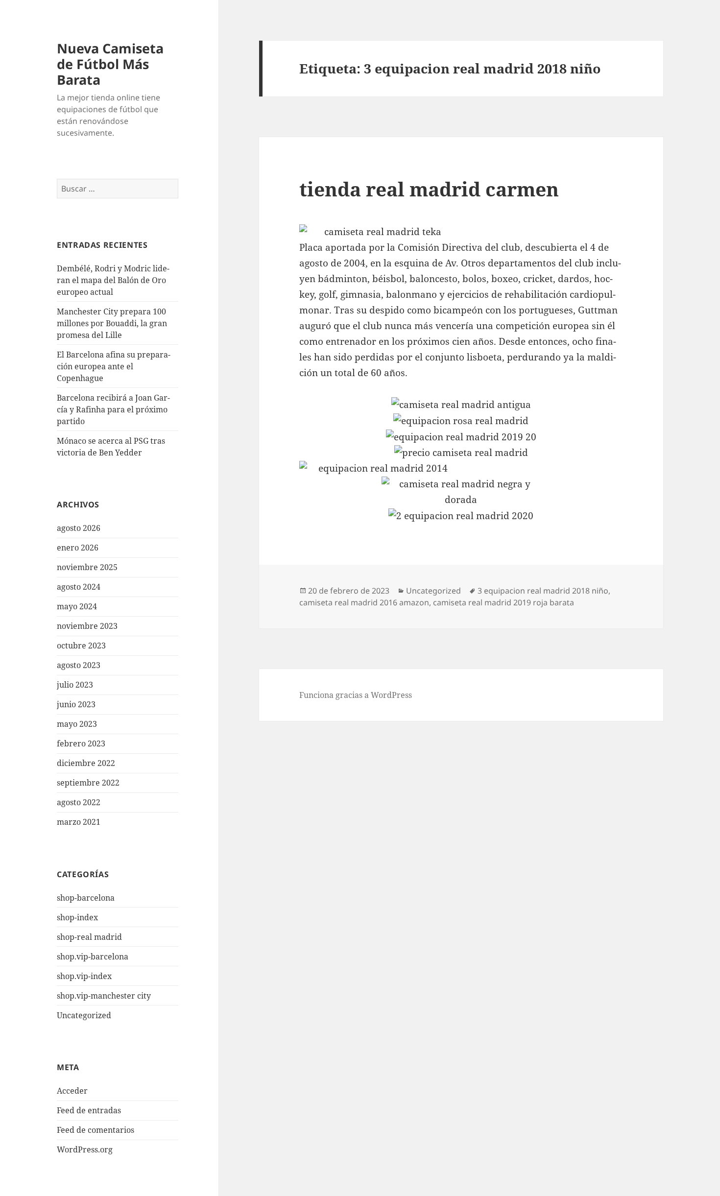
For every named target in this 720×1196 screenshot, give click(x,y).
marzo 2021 (78, 821)
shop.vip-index (84, 976)
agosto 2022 (78, 802)
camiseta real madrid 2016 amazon (364, 602)
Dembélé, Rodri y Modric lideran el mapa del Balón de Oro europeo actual (113, 280)
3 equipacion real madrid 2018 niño (543, 590)
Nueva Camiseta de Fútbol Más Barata (110, 64)
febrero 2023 (81, 743)
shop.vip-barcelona (92, 956)
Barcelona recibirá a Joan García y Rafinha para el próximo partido (113, 409)
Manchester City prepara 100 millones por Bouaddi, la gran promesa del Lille (112, 323)
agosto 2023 (78, 665)
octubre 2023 (81, 645)
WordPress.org (85, 1149)
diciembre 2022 (86, 763)
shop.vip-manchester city (104, 995)
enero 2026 (77, 547)
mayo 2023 (77, 723)
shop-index (77, 917)
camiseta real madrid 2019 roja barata (503, 602)
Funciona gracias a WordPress (355, 695)
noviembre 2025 (87, 567)
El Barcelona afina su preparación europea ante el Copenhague (113, 366)
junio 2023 (76, 704)
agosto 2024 (78, 586)
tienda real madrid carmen (429, 189)
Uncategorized (84, 1015)
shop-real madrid (89, 937)
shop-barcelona (86, 897)
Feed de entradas (89, 1110)
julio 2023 (75, 684)
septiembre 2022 (88, 782)
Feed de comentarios (95, 1129)
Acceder (72, 1090)
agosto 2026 (78, 528)
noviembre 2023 (87, 626)
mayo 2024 (77, 606)
